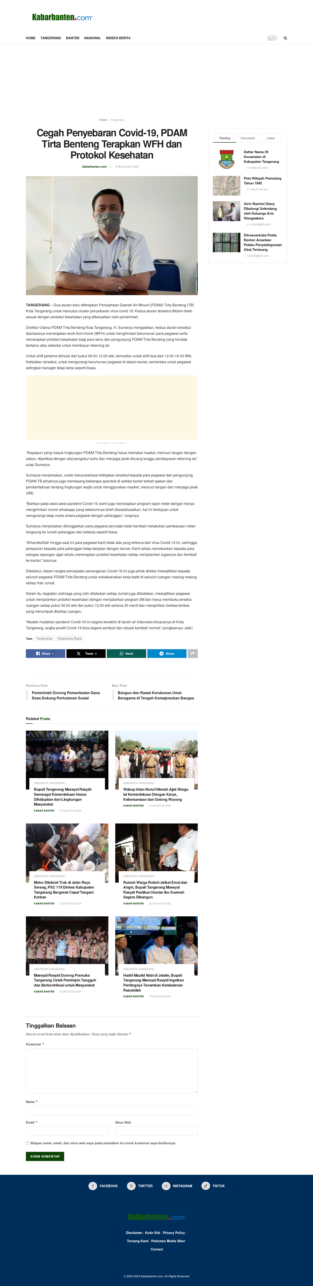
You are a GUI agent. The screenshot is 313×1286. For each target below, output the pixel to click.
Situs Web (123, 1122)
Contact (157, 1249)
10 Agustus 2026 (159, 996)
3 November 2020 (127, 166)
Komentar (35, 1044)
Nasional (92, 38)
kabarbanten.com (94, 166)
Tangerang (51, 38)
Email (32, 1122)
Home (31, 38)
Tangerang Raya (70, 638)
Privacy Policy (174, 1232)
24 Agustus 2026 (70, 810)
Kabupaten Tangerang (49, 783)
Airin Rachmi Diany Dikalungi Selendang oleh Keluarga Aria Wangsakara (260, 211)
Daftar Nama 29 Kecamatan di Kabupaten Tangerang (261, 156)
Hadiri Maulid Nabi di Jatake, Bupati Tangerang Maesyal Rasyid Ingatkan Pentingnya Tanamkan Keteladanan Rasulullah (153, 983)
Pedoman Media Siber (168, 1241)
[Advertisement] (156, 78)
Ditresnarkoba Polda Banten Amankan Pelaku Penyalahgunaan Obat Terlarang (263, 242)
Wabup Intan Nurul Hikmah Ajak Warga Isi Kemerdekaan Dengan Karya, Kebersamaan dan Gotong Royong (155, 794)
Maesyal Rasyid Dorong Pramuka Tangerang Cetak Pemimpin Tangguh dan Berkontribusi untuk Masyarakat (65, 980)
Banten (72, 38)
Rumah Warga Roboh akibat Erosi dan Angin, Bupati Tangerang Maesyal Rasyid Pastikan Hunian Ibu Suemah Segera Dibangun (155, 890)
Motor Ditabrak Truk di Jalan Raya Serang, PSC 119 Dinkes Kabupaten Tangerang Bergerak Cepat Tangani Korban (64, 890)
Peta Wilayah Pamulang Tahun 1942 (262, 181)
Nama (32, 1101)
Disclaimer (134, 1232)
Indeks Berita (118, 38)
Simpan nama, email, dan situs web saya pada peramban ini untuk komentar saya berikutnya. (103, 1143)
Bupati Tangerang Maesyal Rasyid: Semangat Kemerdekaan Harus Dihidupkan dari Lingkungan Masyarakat (63, 797)
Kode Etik (152, 1232)
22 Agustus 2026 (70, 903)
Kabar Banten (44, 810)
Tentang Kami (137, 1241)
